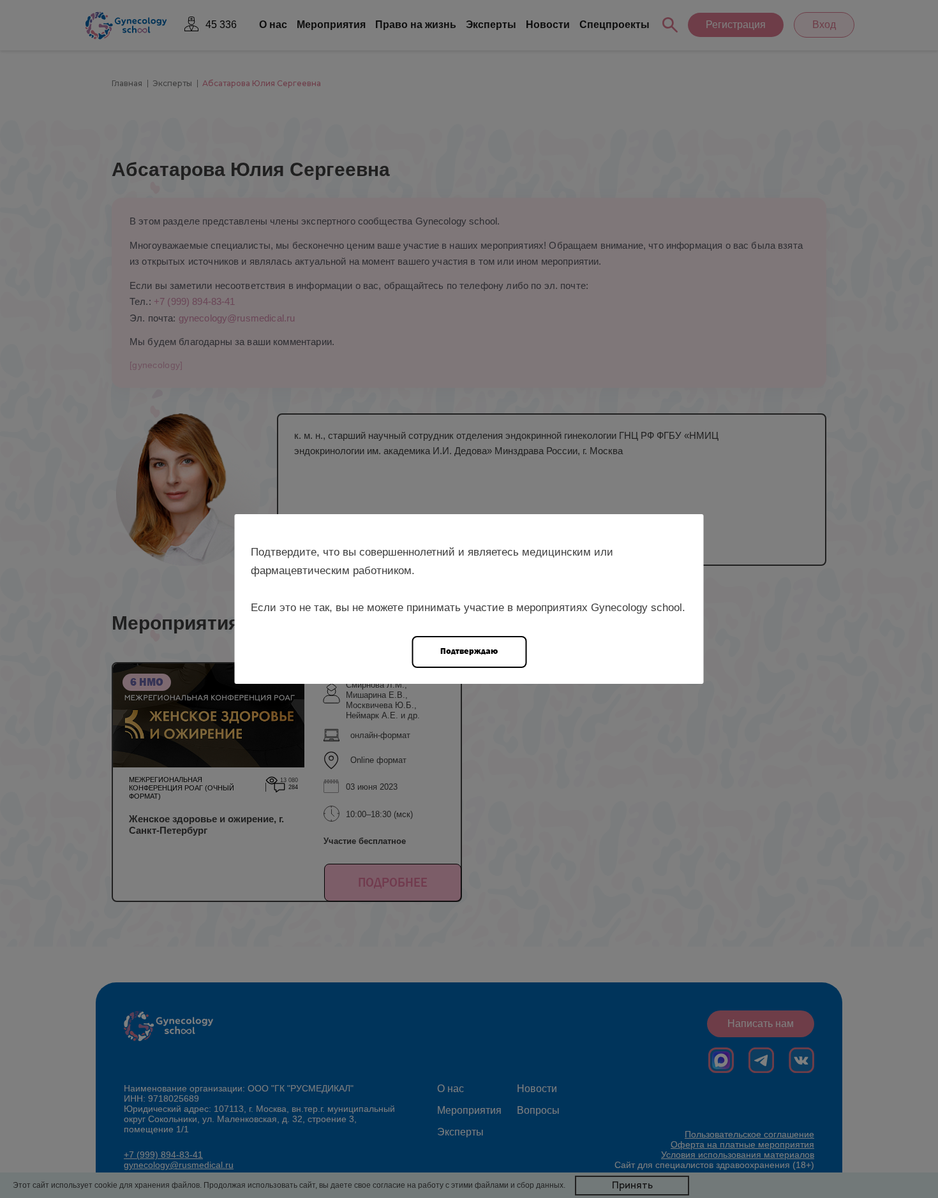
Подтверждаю (469, 651)
